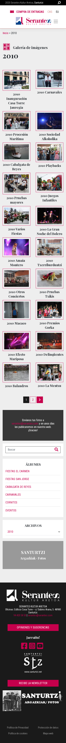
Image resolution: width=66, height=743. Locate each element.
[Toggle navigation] (56, 21)
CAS (50, 11)
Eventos (10, 510)
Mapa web (48, 733)
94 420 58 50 (20, 615)
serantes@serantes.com (25, 423)
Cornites (11, 502)
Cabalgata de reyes (18, 487)
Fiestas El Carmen (17, 471)
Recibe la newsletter (33, 683)
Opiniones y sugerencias (33, 627)
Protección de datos (48, 727)
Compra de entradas (30, 11)
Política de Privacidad (18, 727)
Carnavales (13, 494)
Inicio (5, 33)
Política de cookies (17, 733)
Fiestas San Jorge (17, 479)
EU (57, 11)
